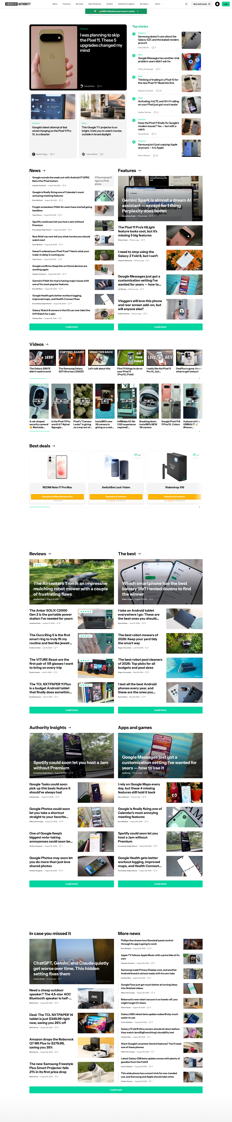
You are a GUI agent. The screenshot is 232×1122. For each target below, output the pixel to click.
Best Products (95, 4)
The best (127, 553)
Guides (109, 4)
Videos (36, 344)
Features (66, 4)
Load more (72, 326)
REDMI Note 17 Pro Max (57, 487)
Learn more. (139, 15)
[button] (116, 4)
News (54, 4)
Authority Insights (126, 4)
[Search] (186, 4)
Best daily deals (200, 4)
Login (225, 4)
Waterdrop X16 (174, 487)
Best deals (39, 445)
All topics (144, 4)
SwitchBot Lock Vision (116, 487)
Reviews (79, 4)
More (157, 4)
